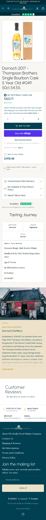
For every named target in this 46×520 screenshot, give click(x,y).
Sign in (20, 148)
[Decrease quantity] (7, 119)
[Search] (8, 8)
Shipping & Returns (11, 443)
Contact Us (7, 438)
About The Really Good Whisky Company (21, 433)
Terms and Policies (23, 509)
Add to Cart (24, 126)
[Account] (37, 8)
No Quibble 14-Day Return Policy (21, 188)
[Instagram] (23, 514)
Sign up (23, 488)
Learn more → (33, 113)
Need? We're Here (17, 195)
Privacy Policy (8, 457)
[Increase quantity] (38, 119)
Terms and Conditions (13, 453)
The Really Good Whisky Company (26, 503)
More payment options (23, 140)
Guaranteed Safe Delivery (21, 181)
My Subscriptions (10, 448)
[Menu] (3, 8)
